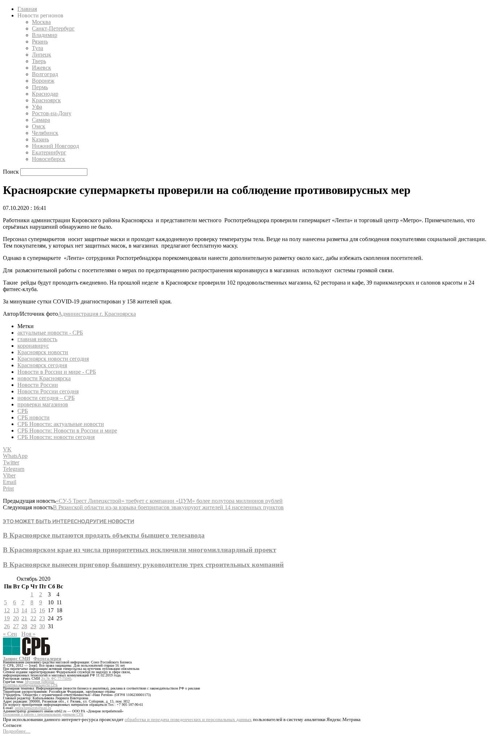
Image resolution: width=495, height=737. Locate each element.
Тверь (39, 61)
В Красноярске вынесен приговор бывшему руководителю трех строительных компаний (143, 564)
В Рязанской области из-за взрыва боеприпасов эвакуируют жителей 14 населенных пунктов (168, 507)
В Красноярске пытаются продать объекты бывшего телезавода (104, 535)
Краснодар (45, 94)
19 (7, 618)
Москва (41, 22)
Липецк (41, 54)
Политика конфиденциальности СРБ (30, 685)
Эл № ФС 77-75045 (56, 678)
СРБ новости (33, 417)
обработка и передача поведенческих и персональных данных (188, 719)
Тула (37, 48)
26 (7, 626)
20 (16, 618)
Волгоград (45, 74)
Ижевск (41, 68)
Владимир (44, 35)
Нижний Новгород (55, 146)
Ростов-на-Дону (51, 113)
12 (7, 610)
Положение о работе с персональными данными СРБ (43, 714)
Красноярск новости (42, 352)
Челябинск (45, 133)
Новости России (37, 385)
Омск (38, 126)
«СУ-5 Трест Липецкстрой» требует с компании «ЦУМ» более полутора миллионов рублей (169, 501)
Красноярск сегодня (42, 365)
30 (42, 626)
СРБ (22, 411)
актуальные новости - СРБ (50, 333)
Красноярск (46, 100)
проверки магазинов (42, 404)
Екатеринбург (49, 152)
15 (33, 610)
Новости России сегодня (48, 391)
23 (42, 618)
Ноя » (28, 634)
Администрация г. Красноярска (97, 314)
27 (16, 626)
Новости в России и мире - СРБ (56, 372)
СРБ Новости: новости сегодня (56, 437)
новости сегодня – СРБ (46, 398)
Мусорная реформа (39, 682)
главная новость (37, 339)
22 (33, 618)
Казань (40, 139)
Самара (41, 120)
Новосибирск (48, 159)
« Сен (10, 634)
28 (24, 626)
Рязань (40, 41)
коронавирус (33, 346)
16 (42, 610)
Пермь (40, 87)
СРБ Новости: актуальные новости (60, 424)
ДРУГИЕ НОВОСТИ (109, 521)
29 (33, 626)
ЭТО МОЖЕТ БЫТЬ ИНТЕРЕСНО (44, 521)
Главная (27, 9)
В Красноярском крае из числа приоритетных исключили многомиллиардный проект (139, 550)
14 (24, 610)
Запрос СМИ (16, 658)
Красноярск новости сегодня (53, 359)
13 (16, 610)
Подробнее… (16, 731)
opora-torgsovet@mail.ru (33, 708)
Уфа (37, 107)
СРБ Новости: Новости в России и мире (67, 430)
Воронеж (43, 81)
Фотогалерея (47, 658)
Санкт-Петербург (53, 28)
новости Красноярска (44, 378)
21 (24, 618)
